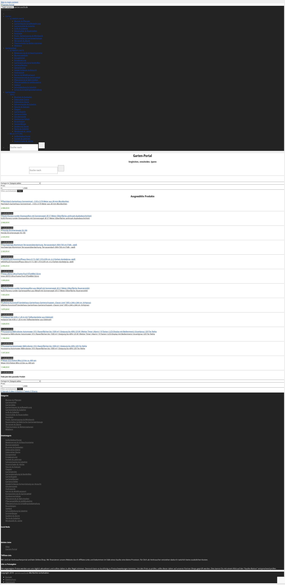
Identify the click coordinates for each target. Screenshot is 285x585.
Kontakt (8, 577)
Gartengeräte (20, 67)
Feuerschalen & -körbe (23, 141)
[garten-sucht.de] (7, 4)
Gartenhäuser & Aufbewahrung (27, 23)
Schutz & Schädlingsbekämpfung (28, 89)
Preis (3, 185)
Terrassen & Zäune (22, 40)
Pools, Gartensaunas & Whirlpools (28, 36)
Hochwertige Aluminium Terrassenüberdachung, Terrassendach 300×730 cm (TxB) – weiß (38, 247)
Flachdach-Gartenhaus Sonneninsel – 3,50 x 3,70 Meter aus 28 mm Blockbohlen (34, 204)
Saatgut (17, 85)
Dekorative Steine (21, 99)
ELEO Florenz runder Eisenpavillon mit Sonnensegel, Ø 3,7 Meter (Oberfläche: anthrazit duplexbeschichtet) (45, 218)
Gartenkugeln (20, 111)
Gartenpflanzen (20, 65)
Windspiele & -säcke (22, 131)
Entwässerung (20, 60)
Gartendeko (10, 92)
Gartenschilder (20, 114)
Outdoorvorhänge (22, 119)
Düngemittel (19, 58)
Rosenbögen (19, 121)
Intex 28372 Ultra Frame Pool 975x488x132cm (20, 276)
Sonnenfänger (20, 124)
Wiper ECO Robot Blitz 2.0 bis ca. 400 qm (18, 363)
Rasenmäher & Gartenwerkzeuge (28, 38)
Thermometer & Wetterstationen (28, 43)
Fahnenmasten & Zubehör (25, 104)
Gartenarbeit (10, 48)
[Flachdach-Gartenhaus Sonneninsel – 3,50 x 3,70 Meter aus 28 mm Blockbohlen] (35, 201)
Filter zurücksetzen (9, 191)
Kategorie (5, 183)
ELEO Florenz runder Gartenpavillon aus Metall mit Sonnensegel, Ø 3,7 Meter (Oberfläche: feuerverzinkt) (44, 290)
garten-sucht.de (21, 7)
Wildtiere (18, 45)
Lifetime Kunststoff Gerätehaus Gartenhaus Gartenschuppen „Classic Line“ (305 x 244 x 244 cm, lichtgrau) (45, 305)
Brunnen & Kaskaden (23, 97)
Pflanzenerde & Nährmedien (26, 80)
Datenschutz (10, 579)
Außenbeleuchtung (22, 136)
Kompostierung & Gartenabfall (27, 77)
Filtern (20, 191)
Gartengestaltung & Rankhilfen (27, 63)
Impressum (10, 582)
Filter (7, 547)
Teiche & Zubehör (21, 129)
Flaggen (17, 109)
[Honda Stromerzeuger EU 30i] (14, 230)
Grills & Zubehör (21, 28)
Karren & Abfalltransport (24, 75)
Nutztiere (18, 33)
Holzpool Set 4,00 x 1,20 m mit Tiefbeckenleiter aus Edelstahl (26, 319)
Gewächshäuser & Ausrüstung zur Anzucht (23, 484)
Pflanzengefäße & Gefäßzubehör (27, 82)
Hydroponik (19, 72)
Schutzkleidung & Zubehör (25, 87)
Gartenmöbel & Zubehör (24, 26)
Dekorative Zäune (21, 102)
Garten (8, 16)
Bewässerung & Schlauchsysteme (28, 53)
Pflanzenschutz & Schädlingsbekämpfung (22, 503)
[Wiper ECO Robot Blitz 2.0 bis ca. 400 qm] (18, 360)
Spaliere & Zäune (21, 126)
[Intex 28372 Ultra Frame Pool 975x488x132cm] (21, 273)
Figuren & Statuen (21, 107)
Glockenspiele (20, 116)
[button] (6, 9)
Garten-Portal (11, 549)
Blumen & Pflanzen (22, 21)
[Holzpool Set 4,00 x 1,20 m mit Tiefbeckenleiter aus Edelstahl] (27, 317)
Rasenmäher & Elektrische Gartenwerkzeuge (24, 422)
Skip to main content (9, 2)
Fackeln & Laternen (22, 138)
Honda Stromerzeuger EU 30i (13, 233)
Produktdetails (7, 213)
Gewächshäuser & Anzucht (25, 70)
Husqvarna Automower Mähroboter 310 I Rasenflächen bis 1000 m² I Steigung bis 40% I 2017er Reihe (43, 348)
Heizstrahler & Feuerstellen (25, 31)
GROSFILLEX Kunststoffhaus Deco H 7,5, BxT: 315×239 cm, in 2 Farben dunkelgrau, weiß (37, 261)
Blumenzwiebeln (21, 55)
